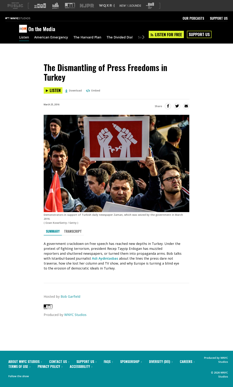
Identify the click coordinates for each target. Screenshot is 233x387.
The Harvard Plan (87, 37)
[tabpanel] (116, 256)
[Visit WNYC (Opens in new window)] (40, 5)
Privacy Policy (49, 366)
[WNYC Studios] (48, 308)
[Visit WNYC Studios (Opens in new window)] (70, 5)
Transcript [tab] (73, 231)
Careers (186, 361)
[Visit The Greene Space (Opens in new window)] (150, 6)
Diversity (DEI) (159, 361)
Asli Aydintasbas (105, 258)
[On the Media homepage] (23, 29)
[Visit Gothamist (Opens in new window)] (55, 5)
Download (75, 90)
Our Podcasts (193, 18)
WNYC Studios (75, 314)
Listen (24, 37)
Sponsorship (129, 361)
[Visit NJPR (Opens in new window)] (87, 6)
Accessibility (80, 366)
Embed (95, 90)
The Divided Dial (119, 37)
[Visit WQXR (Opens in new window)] (106, 5)
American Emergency (51, 37)
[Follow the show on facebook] (34, 375)
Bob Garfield (70, 296)
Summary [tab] (53, 231)
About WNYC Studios (24, 361)
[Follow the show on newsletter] (48, 375)
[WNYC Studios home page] (22, 18)
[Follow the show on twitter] (41, 375)
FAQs (107, 361)
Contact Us (58, 361)
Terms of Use (18, 366)
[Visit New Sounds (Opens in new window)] (130, 5)
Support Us (219, 18)
